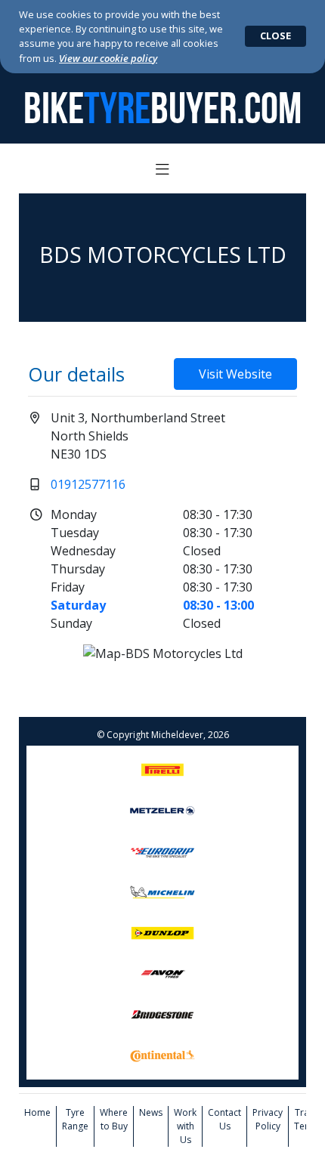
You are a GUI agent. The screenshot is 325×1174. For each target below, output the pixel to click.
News (150, 1112)
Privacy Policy (267, 1119)
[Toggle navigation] (162, 170)
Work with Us (185, 1126)
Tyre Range (75, 1119)
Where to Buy (114, 1119)
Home (37, 1112)
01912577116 (88, 484)
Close (275, 35)
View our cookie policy (108, 58)
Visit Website (235, 374)
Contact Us (224, 1119)
